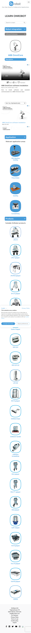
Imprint (15, 622)
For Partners (14, 615)
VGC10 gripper (15, 563)
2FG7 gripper (15, 257)
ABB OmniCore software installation (13, 122)
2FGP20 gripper (15, 275)
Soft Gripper (16, 528)
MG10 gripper (15, 401)
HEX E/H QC (15, 365)
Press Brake (15, 178)
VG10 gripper (15, 545)
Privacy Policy (14, 617)
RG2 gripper (15, 474)
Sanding (15, 196)
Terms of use (14, 619)
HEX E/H (15, 347)
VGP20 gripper (15, 581)
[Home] (15, 3)
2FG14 (16, 240)
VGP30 (15, 599)
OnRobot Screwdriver (15, 455)
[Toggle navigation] (29, 2)
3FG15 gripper (15, 293)
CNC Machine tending (15, 159)
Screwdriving (15, 213)
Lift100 (15, 383)
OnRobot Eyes (15, 419)
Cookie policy (14, 621)
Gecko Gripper (15, 329)
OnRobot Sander (15, 436)
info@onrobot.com (15, 613)
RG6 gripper (15, 510)
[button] (4, 308)
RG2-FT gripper (15, 492)
